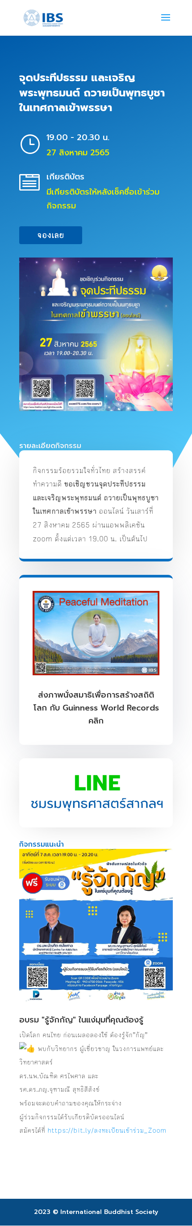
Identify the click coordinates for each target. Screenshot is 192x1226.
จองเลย (50, 235)
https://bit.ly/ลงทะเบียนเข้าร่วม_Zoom (106, 1130)
